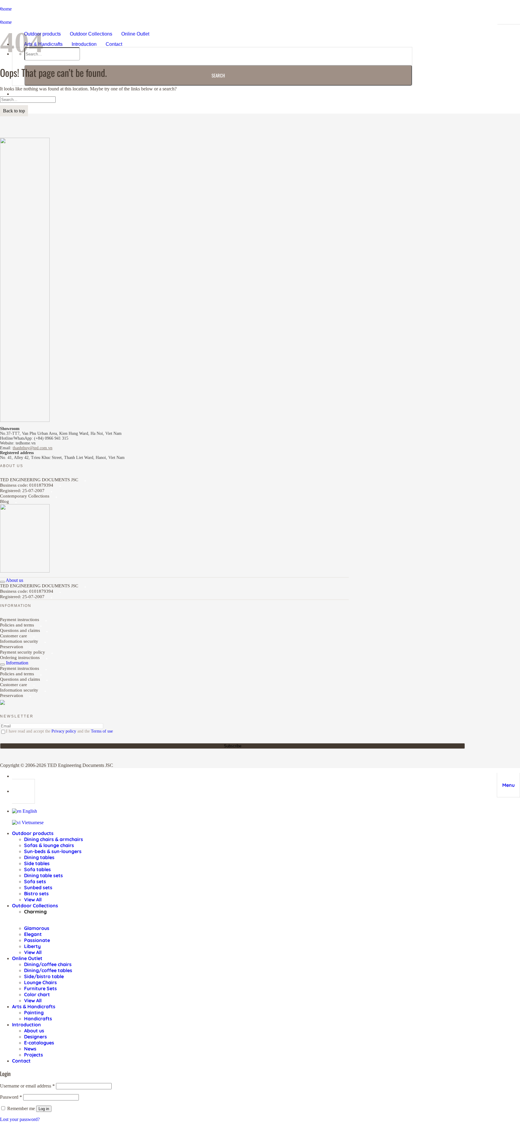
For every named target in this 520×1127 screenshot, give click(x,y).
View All (33, 899)
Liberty (32, 946)
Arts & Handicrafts (43, 44)
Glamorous (36, 928)
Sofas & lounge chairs (49, 845)
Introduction (84, 44)
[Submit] (218, 75)
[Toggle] (2, 582)
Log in (44, 1109)
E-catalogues (39, 1043)
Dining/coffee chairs (48, 964)
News (30, 1049)
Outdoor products (33, 833)
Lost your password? (20, 1119)
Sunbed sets (38, 887)
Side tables (37, 863)
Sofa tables (37, 869)
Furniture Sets (40, 988)
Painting (34, 1012)
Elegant (33, 934)
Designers (35, 1037)
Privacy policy (63, 731)
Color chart (37, 994)
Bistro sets (36, 893)
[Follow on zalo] (2, 703)
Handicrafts (38, 1019)
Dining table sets (43, 875)
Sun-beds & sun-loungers (53, 851)
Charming (35, 912)
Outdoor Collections (91, 33)
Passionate (37, 940)
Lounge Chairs (40, 982)
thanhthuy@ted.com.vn (32, 448)
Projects (33, 1055)
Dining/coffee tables (48, 970)
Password (11, 1097)
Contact (114, 44)
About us (34, 1031)
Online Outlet (135, 33)
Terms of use (102, 731)
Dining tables (39, 857)
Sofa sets (35, 881)
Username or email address (27, 1085)
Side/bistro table (44, 976)
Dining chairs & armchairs (53, 839)
